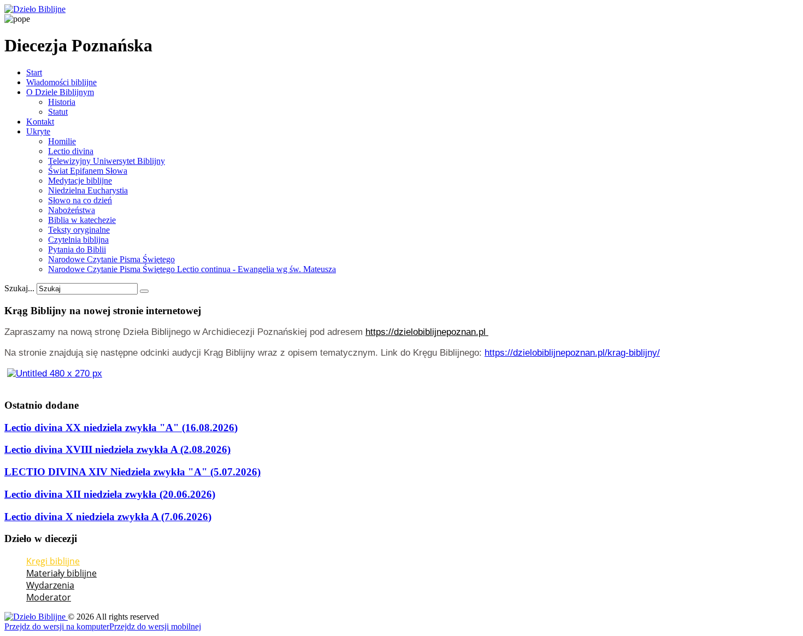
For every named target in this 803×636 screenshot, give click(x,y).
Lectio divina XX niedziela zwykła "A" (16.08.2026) (121, 427)
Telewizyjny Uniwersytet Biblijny (106, 161)
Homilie (62, 141)
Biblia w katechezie (82, 220)
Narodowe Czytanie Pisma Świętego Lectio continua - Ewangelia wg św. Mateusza (192, 269)
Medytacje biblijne (80, 180)
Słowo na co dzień (80, 200)
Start (34, 72)
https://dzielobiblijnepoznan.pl (426, 332)
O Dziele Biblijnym (60, 92)
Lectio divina (70, 151)
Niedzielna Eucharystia (88, 190)
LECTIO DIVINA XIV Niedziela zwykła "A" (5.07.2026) (132, 472)
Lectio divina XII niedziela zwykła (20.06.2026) (109, 494)
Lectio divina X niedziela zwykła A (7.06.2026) (107, 516)
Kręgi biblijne (53, 561)
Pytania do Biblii (77, 249)
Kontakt (40, 121)
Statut (58, 111)
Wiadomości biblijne (61, 82)
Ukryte (38, 131)
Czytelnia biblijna (78, 239)
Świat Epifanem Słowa (87, 170)
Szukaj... (19, 288)
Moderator (48, 597)
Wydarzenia (50, 585)
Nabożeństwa (71, 210)
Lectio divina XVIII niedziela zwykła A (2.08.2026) (117, 449)
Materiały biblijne (61, 573)
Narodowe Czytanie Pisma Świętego (111, 259)
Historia (61, 102)
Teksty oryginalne (79, 229)
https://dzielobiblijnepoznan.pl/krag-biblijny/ (572, 353)
